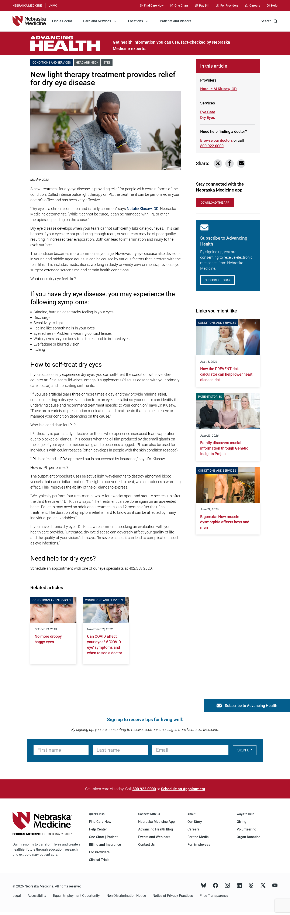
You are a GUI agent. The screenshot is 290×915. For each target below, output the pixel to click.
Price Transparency (214, 896)
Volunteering (246, 829)
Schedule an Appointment (183, 789)
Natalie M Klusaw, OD (218, 89)
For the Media (198, 837)
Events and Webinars (154, 837)
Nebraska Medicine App (156, 822)
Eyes (108, 62)
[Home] (29, 21)
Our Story (194, 822)
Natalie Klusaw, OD (143, 208)
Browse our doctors (216, 140)
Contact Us (146, 845)
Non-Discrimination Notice (126, 896)
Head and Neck (88, 62)
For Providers (99, 852)
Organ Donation (248, 837)
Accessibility (37, 896)
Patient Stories (210, 396)
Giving (241, 822)
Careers (193, 829)
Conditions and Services (52, 62)
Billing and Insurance (105, 845)
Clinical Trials (99, 860)
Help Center (98, 829)
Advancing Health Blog (155, 829)
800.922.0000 (212, 146)
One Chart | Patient (103, 837)
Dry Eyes (215, 117)
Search (266, 21)
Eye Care (207, 112)
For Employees (198, 845)
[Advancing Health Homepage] (71, 43)
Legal (17, 896)
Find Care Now (100, 822)
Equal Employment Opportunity (76, 896)
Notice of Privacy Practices (173, 896)
